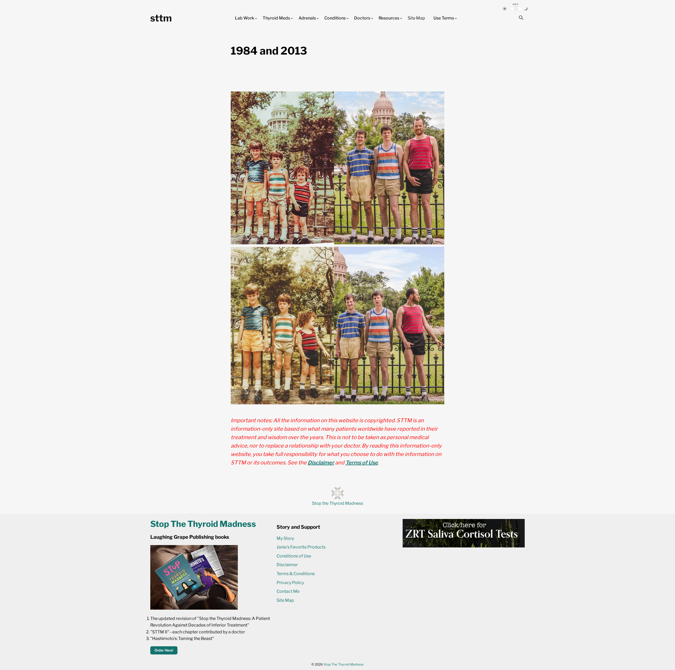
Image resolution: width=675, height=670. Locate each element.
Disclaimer (321, 462)
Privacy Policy (290, 582)
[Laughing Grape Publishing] (194, 608)
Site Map (416, 18)
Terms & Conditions (296, 573)
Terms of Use (361, 462)
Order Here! (164, 650)
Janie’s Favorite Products (301, 547)
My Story (285, 538)
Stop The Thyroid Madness (344, 664)
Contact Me (288, 591)
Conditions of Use (294, 556)
